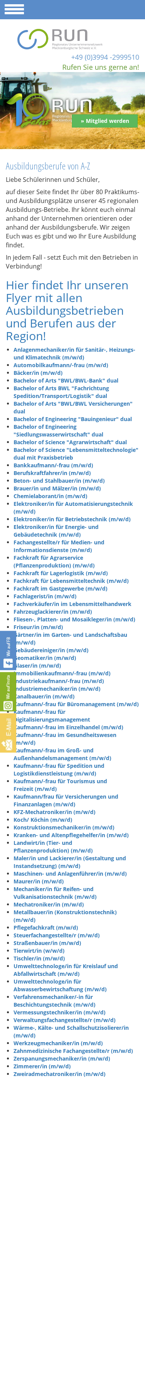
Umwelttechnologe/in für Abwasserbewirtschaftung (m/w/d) (60, 985)
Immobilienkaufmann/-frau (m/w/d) (62, 673)
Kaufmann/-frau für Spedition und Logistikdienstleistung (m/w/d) (59, 769)
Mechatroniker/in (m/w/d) (49, 904)
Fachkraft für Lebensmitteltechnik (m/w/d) (71, 580)
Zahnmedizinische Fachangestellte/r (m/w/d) (73, 1050)
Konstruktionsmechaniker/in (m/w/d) (64, 827)
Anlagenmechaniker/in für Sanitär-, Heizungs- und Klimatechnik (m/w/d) (74, 353)
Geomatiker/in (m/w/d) (45, 657)
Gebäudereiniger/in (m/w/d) (51, 650)
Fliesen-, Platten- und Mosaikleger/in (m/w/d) (74, 619)
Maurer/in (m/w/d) (39, 881)
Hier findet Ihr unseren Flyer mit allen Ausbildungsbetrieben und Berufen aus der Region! (67, 310)
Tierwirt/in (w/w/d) (39, 950)
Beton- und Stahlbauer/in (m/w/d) (59, 480)
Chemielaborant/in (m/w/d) (50, 496)
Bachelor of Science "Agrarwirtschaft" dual (70, 442)
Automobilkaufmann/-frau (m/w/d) (61, 365)
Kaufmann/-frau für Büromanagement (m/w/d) (76, 704)
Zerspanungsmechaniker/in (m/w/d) (62, 1058)
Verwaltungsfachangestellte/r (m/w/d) (65, 1020)
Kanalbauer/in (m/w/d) (44, 696)
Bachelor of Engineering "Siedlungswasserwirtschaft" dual (58, 430)
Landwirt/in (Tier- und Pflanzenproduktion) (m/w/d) (53, 846)
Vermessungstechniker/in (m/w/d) (60, 1012)
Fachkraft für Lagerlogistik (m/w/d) (61, 573)
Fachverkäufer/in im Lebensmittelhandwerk (72, 604)
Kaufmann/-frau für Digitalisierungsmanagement (52, 715)
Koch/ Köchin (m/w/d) (43, 819)
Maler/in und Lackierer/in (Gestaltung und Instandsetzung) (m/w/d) (70, 862)
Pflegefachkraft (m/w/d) (46, 927)
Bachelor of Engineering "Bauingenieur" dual (73, 419)
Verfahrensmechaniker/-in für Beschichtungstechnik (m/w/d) (55, 1000)
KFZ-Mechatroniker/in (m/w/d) (55, 812)
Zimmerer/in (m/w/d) (42, 1066)
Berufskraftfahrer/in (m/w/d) (52, 473)
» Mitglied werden (105, 120)
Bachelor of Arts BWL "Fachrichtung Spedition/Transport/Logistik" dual (61, 392)
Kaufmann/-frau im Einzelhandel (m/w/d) (68, 727)
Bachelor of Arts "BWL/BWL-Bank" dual (66, 380)
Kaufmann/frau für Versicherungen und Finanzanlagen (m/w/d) (66, 800)
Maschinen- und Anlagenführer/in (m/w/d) (70, 873)
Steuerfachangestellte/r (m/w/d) (57, 935)
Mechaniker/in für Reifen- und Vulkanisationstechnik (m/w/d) (55, 892)
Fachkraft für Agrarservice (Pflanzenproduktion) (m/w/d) (54, 561)
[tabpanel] (72, 110)
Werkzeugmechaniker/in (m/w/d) (58, 1043)
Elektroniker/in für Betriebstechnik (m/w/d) (72, 519)
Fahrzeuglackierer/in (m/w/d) (53, 611)
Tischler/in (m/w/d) (39, 958)
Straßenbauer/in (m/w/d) (47, 943)
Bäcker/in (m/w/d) (38, 372)
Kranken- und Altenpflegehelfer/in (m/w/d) (71, 835)
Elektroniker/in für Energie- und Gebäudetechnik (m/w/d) (56, 530)
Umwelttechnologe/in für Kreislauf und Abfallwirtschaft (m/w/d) (66, 969)
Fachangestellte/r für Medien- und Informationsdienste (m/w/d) (59, 546)
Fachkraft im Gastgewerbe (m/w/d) (60, 588)
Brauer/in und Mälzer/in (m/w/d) (57, 488)
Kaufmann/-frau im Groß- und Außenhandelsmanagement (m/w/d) (62, 754)
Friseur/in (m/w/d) (38, 627)
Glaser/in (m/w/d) (37, 665)
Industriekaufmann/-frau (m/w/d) (59, 681)
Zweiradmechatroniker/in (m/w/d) (60, 1074)
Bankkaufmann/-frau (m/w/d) (53, 465)
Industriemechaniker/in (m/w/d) (57, 688)
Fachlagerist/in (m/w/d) (45, 596)
